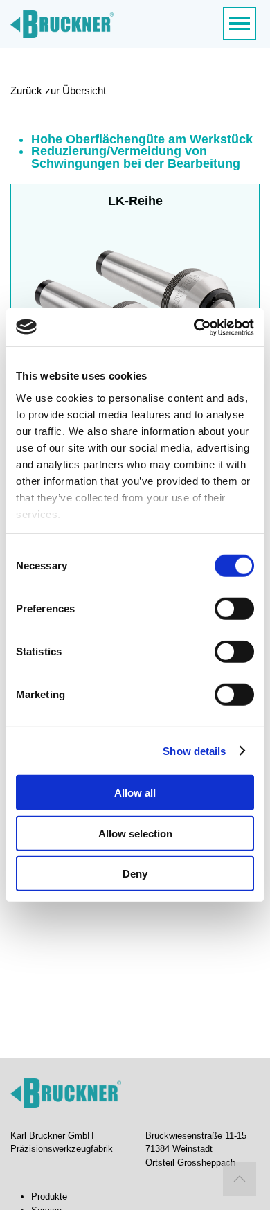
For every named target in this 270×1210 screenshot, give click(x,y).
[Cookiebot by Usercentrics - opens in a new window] (194, 327)
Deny (135, 874)
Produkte (49, 1196)
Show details (194, 750)
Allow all (135, 793)
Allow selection (135, 833)
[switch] (234, 609)
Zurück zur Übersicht (58, 90)
